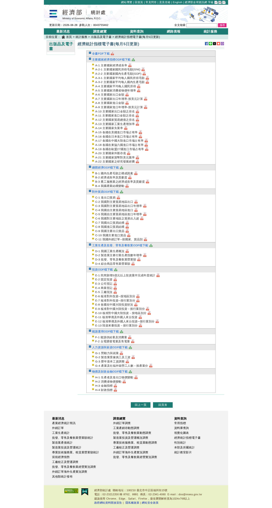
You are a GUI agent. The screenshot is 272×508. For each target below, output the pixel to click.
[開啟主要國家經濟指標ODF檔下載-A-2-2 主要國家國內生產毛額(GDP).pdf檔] (144, 73)
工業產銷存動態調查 (126, 428)
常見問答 (151, 2)
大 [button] (224, 3)
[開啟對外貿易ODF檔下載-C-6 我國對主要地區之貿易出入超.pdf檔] (142, 218)
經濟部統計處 (54, 6)
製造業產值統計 (62, 442)
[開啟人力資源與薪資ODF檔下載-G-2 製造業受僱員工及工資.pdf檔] (133, 357)
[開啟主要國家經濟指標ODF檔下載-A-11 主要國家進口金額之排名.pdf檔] (137, 115)
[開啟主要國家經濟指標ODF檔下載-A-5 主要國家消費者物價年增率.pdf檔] (139, 90)
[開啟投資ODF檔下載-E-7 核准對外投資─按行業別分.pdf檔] (138, 300)
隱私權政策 (132, 502)
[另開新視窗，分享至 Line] (210, 43)
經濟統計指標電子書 (187, 437)
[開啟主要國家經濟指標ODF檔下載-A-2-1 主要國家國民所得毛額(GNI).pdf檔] (143, 69)
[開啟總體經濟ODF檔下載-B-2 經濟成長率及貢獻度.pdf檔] (130, 177)
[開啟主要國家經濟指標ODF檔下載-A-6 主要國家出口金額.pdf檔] (127, 94)
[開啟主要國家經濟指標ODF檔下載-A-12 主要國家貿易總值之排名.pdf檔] (137, 119)
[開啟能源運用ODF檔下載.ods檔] (121, 331)
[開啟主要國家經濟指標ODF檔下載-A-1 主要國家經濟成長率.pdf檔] (130, 65)
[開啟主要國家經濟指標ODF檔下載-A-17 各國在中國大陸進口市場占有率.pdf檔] (146, 140)
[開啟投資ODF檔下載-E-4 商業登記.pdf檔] (115, 288)
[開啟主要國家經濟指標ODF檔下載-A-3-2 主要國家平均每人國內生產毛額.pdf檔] (147, 82)
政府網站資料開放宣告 (108, 502)
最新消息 (58, 418)
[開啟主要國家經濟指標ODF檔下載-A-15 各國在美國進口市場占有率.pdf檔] (140, 132)
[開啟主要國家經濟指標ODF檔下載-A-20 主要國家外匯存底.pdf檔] (128, 153)
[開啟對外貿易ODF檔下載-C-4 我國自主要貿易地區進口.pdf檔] (136, 210)
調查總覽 (119, 418)
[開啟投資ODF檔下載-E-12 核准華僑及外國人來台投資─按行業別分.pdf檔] (157, 321)
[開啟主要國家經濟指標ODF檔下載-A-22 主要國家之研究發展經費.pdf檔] (137, 161)
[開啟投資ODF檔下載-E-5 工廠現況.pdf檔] (115, 292)
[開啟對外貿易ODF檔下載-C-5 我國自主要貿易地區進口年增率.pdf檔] (145, 214)
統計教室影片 (183, 452)
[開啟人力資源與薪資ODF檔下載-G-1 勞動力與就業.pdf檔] (121, 353)
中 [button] (220, 3)
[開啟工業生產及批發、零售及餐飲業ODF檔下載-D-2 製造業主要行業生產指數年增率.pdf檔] (145, 255)
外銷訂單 (58, 428)
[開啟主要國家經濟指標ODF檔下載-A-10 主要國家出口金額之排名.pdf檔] (137, 111)
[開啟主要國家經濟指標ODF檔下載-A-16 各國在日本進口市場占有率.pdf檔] (140, 136)
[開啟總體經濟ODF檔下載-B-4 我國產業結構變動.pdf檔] (127, 186)
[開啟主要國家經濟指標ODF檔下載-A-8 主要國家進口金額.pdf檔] (127, 103)
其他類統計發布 (62, 476)
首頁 (69, 37)
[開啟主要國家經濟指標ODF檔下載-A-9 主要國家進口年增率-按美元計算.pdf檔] (145, 107)
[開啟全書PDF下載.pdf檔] (112, 53)
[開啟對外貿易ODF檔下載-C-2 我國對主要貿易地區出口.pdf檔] (136, 201)
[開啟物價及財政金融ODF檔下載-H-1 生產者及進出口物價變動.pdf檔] (136, 377)
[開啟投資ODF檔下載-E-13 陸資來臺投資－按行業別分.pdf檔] (140, 325)
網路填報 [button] (174, 31)
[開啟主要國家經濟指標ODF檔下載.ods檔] (133, 59)
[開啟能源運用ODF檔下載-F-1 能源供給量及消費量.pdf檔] (130, 337)
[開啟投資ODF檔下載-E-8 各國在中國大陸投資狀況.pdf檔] (136, 304)
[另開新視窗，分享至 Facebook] (207, 43)
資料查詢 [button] (137, 31)
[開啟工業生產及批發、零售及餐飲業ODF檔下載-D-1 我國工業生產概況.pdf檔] (127, 251)
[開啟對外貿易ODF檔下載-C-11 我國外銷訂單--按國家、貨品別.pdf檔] (145, 239)
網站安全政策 (150, 502)
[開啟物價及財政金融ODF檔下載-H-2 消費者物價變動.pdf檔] (124, 381)
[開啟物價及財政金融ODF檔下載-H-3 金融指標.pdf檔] (115, 385)
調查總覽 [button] (100, 31)
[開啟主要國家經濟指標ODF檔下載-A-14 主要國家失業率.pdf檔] (126, 128)
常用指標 (180, 423)
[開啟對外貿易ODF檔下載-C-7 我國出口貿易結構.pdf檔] (127, 222)
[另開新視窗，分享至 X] (214, 43)
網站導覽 (126, 2)
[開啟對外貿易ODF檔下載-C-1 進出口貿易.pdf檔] (118, 197)
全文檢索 (180, 25)
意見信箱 (164, 2)
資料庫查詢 (181, 428)
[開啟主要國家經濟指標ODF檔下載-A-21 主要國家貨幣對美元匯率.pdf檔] (137, 157)
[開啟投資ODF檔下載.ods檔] (116, 269)
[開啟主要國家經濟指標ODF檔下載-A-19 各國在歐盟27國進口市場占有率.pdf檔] (147, 149)
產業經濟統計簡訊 (64, 423)
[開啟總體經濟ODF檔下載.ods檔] (121, 167)
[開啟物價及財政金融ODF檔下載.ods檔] (130, 371)
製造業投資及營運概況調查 (130, 437)
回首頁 (139, 2)
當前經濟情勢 (61, 457)
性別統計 (180, 442)
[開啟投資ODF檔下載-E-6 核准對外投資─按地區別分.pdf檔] (138, 296)
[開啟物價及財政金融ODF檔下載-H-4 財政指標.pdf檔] (115, 390)
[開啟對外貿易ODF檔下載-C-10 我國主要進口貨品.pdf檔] (129, 235)
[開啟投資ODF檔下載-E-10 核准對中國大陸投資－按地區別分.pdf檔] (149, 313)
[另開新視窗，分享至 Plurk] (218, 43)
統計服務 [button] (210, 31)
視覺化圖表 (181, 432)
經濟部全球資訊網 (196, 2)
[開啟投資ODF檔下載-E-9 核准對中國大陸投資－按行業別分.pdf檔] (147, 308)
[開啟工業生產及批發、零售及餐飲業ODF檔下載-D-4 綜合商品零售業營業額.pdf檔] (133, 263)
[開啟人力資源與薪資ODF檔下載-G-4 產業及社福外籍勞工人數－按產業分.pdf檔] (151, 365)
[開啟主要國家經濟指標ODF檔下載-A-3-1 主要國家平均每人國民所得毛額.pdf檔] (147, 78)
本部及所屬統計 (184, 447)
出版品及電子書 (101, 37)
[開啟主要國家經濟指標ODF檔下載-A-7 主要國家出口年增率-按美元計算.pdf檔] (145, 98)
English (177, 2)
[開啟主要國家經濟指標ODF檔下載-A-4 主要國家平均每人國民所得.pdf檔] (139, 86)
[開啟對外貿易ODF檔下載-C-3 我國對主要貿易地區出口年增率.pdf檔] (145, 205)
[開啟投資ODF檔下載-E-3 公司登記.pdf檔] (115, 283)
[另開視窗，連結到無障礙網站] (71, 490)
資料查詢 (180, 418)
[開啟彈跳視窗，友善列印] (222, 43)
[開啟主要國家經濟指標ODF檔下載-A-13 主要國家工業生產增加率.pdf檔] (137, 124)
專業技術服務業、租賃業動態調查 (135, 442)
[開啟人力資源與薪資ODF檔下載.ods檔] (130, 347)
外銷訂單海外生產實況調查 (69, 471)
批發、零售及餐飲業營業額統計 (72, 437)
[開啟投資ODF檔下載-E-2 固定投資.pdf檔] (115, 279)
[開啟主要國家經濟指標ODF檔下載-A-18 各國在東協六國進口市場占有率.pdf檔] (146, 144)
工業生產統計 (61, 432)
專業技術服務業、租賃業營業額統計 (75, 452)
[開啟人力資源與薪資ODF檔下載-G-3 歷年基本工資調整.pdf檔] (127, 361)
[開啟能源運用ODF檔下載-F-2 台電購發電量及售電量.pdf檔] (133, 341)
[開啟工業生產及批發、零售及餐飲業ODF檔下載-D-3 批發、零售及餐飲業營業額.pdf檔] (139, 259)
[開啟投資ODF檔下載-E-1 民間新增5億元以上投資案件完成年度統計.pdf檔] (158, 275)
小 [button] (216, 3)
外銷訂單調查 (122, 423)
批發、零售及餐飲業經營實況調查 (74, 466)
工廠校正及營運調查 (65, 462)
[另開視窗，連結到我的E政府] (84, 491)
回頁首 (162, 404)
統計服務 (81, 37)
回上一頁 (141, 404)
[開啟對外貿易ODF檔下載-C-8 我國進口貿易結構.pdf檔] (127, 226)
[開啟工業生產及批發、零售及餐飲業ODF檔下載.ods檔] (151, 245)
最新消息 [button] (63, 31)
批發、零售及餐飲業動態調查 (132, 432)
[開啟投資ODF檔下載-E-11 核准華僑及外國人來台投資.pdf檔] (140, 317)
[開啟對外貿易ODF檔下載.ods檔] (121, 191)
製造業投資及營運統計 (67, 447)
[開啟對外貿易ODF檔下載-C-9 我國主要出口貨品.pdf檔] (127, 231)
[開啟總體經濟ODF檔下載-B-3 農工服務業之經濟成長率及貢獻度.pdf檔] (147, 181)
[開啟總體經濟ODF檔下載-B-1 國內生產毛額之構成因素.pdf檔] (136, 173)
